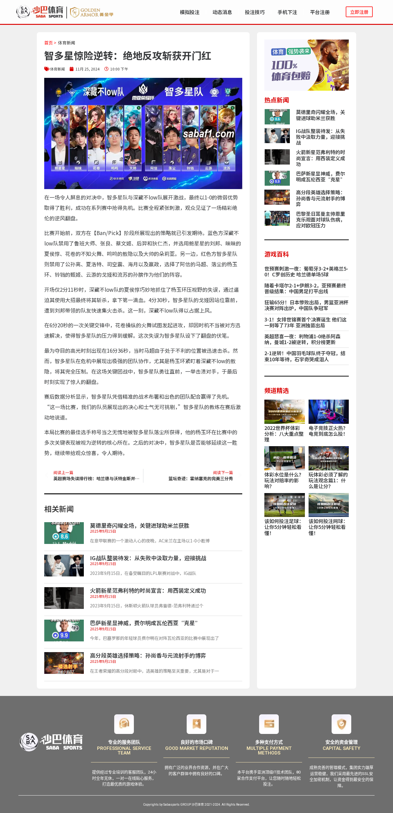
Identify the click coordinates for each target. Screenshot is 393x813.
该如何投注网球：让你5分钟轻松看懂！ (328, 526)
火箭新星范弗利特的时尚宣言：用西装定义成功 (148, 590)
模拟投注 (190, 12)
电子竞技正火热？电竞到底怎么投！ (328, 430)
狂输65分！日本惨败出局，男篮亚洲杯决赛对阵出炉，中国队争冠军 (306, 305)
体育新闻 (66, 43)
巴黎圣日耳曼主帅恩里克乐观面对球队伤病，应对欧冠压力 (320, 219)
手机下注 (287, 12)
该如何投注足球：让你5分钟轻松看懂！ (284, 526)
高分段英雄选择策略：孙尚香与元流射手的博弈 (148, 655)
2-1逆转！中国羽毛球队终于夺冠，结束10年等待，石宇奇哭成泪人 (304, 356)
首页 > (50, 43)
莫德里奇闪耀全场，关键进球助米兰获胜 (139, 525)
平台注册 (320, 12)
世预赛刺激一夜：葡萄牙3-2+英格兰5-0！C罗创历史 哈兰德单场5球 (306, 271)
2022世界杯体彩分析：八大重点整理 (284, 433)
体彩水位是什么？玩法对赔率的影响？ (284, 480)
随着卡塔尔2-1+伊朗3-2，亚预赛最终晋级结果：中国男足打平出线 (305, 288)
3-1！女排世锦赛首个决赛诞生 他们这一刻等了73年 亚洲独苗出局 (305, 322)
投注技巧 (255, 12)
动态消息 (222, 12)
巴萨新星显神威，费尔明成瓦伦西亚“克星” (145, 623)
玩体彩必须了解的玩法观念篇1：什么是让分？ (328, 480)
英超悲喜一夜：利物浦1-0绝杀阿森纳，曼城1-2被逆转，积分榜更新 (302, 339)
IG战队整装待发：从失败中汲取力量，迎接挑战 (148, 558)
